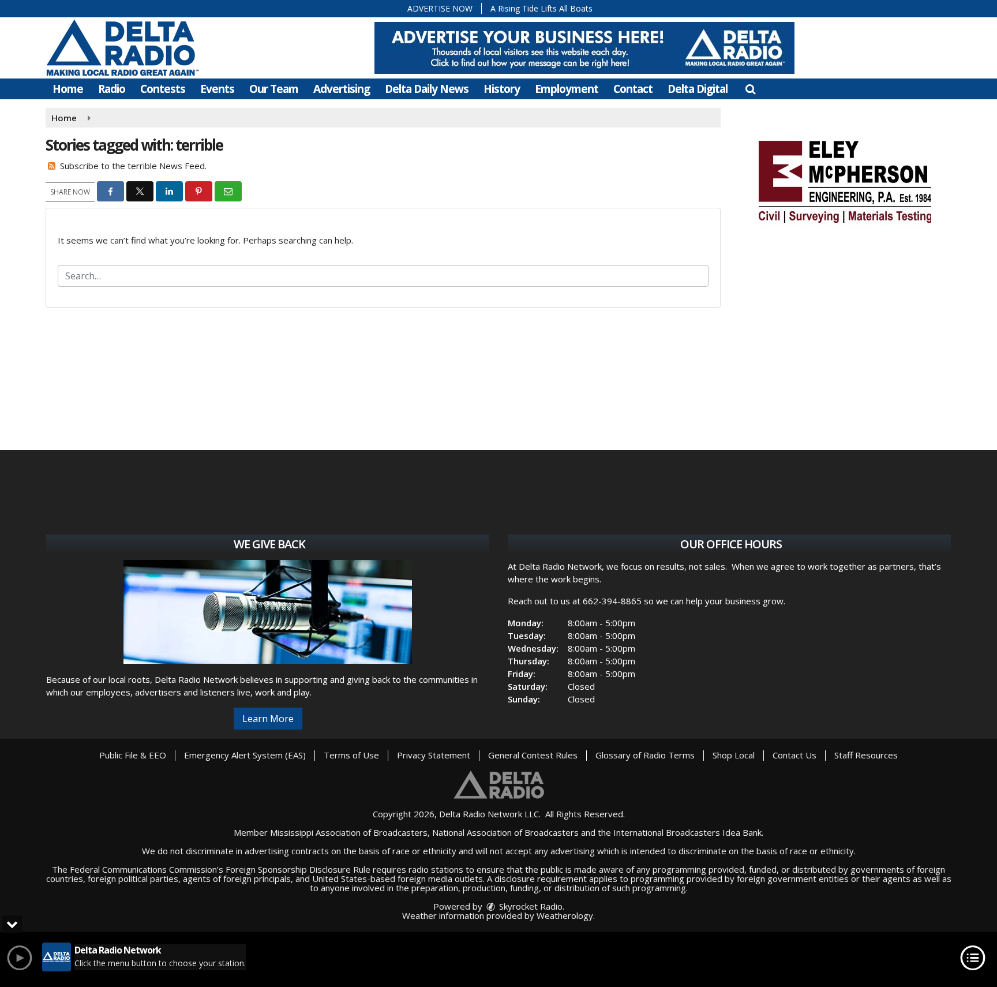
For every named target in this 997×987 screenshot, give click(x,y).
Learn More (268, 718)
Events (217, 88)
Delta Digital (698, 88)
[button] (750, 88)
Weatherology (565, 915)
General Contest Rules (533, 755)
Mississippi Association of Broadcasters (349, 832)
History (501, 88)
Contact (633, 88)
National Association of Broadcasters (505, 832)
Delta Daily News (426, 88)
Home (68, 88)
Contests (162, 88)
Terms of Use (351, 755)
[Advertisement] (584, 48)
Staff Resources (866, 755)
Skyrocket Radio (530, 906)
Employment (566, 88)
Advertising (341, 88)
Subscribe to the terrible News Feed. (133, 165)
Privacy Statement (433, 755)
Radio (111, 88)
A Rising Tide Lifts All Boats (541, 8)
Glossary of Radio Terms (645, 755)
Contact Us (794, 755)
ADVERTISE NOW (440, 8)
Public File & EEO (132, 755)
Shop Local (734, 755)
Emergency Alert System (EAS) (245, 755)
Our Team (273, 88)
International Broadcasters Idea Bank (687, 832)
